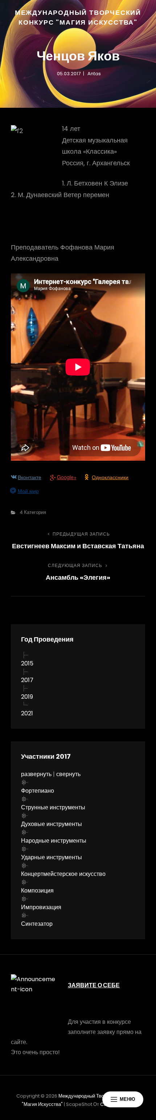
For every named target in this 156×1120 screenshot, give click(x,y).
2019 (27, 697)
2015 (27, 663)
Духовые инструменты (51, 824)
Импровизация (41, 907)
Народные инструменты (53, 840)
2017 (27, 680)
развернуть (36, 774)
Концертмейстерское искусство (63, 874)
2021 (27, 713)
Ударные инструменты (51, 857)
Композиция (37, 890)
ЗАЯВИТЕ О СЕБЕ (94, 985)
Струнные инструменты (53, 807)
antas (94, 73)
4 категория (33, 512)
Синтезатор (37, 924)
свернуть (68, 774)
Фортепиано (37, 791)
